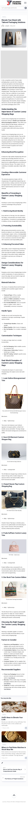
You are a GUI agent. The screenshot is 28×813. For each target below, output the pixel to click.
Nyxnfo (7, 25)
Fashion (4, 16)
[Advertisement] (14, 65)
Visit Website (11, 678)
